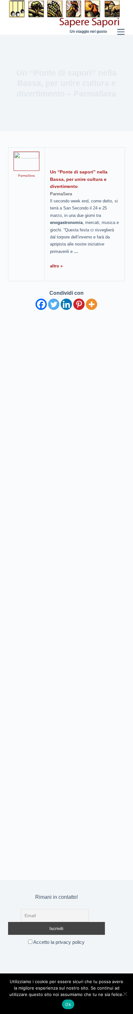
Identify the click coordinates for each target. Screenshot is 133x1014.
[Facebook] (41, 304)
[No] (125, 994)
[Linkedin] (66, 304)
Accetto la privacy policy (58, 942)
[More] (91, 304)
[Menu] (121, 17)
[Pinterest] (79, 304)
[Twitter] (53, 304)
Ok (68, 1004)
